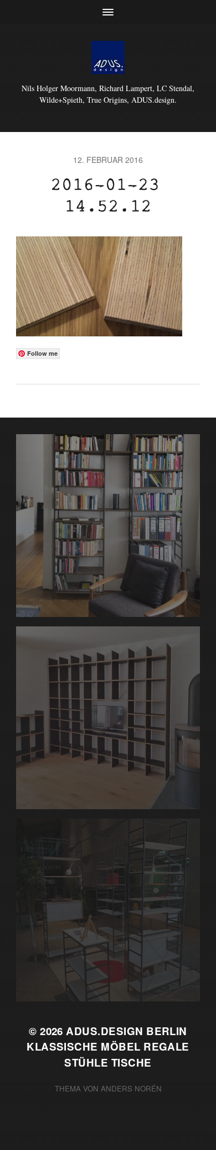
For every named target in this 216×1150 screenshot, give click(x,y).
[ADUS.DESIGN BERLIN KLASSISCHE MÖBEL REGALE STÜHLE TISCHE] (108, 57)
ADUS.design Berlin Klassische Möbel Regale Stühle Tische (108, 1046)
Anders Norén (131, 1088)
